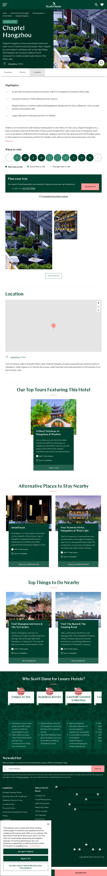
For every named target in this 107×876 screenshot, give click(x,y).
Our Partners (40, 815)
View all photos (53, 276)
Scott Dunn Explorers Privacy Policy (15, 814)
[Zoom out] (98, 307)
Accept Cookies (26, 851)
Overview (8, 72)
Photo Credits (41, 811)
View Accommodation (28, 564)
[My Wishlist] (101, 6)
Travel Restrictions (43, 799)
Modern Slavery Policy (12, 792)
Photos (23, 72)
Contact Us (40, 795)
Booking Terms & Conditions (15, 796)
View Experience (29, 661)
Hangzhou (12, 63)
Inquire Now (90, 186)
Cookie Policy (8, 804)
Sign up (98, 769)
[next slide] (103, 38)
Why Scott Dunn (42, 803)
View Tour (53, 468)
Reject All (26, 858)
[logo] (53, 4)
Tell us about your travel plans (96, 4)
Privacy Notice (23, 777)
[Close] (48, 824)
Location (37, 72)
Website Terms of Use (12, 800)
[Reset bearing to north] (98, 310)
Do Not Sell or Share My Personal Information (26, 866)
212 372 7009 (28, 188)
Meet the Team (42, 807)
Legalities (7, 819)
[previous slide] (57, 38)
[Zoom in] (98, 303)
